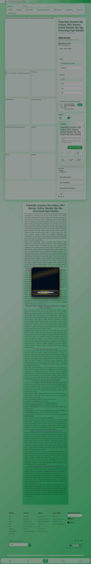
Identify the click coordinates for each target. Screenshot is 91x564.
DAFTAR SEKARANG (45, 292)
